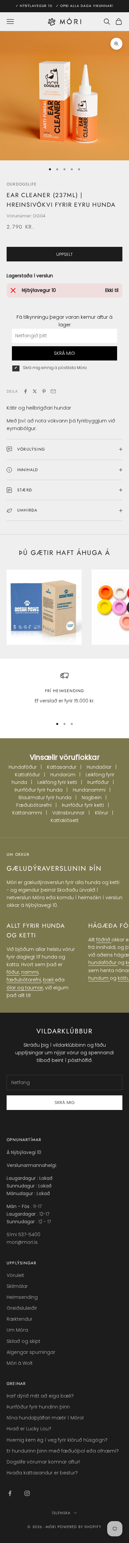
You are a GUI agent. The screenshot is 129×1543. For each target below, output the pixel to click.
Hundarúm (62, 774)
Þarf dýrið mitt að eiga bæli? (40, 1396)
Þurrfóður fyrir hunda (39, 790)
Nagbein (92, 797)
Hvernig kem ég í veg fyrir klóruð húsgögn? (57, 1440)
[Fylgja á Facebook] (10, 1493)
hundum (99, 978)
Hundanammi (89, 790)
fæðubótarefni (24, 979)
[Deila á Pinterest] (44, 391)
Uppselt (64, 254)
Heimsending (22, 1297)
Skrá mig (65, 1102)
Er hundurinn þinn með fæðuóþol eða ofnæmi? (63, 1451)
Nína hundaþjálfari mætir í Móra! (45, 1417)
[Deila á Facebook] (25, 391)
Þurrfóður (98, 782)
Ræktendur (19, 1319)
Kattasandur (61, 767)
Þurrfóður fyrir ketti (83, 805)
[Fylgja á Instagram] (27, 1493)
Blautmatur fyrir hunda (45, 797)
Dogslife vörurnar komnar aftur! (43, 1462)
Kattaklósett (65, 820)
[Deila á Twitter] (34, 391)
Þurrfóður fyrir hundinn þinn (38, 1407)
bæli (49, 979)
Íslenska (61, 1512)
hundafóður (103, 962)
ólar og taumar (25, 987)
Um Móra (17, 1330)
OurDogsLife (22, 184)
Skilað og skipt (23, 1341)
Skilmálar (17, 1286)
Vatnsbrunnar (68, 812)
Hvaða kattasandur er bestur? (42, 1472)
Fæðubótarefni (34, 805)
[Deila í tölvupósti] (53, 391)
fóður (13, 972)
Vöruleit (15, 1275)
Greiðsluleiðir (22, 1308)
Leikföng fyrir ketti (57, 782)
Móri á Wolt (20, 1363)
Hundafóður (23, 767)
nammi (29, 972)
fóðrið (103, 939)
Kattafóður (27, 774)
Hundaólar (99, 767)
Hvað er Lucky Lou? (29, 1428)
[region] (64, 692)
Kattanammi (27, 812)
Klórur (101, 812)
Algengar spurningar (31, 1352)
